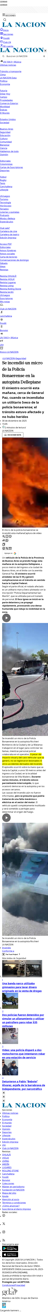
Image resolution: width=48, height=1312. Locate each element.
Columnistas (6, 164)
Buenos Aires (6, 128)
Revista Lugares (8, 282)
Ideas (2, 266)
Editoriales (5, 160)
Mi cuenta (8, 46)
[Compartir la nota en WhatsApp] (7, 540)
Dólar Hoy (5, 93)
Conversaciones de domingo (14, 260)
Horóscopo (5, 205)
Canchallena (6, 186)
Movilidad (5, 106)
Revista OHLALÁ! (8, 276)
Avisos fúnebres (8, 250)
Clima (3, 74)
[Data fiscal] (4, 1307)
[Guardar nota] (7, 536)
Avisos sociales (7, 253)
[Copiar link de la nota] (3, 544)
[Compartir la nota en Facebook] (3, 548)
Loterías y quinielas (9, 212)
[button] (24, 201)
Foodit (6, 38)
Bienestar (5, 144)
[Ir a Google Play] (10, 1250)
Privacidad (20, 1285)
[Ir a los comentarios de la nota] (10, 536)
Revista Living (7, 285)
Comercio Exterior (9, 103)
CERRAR (3, 2)
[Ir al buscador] (4, 19)
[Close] (3, 1093)
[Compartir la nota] (3, 540)
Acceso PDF (6, 244)
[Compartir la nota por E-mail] (10, 548)
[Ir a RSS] (3, 1241)
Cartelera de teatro (9, 234)
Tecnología (5, 202)
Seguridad (5, 132)
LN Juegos (5, 196)
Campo (3, 97)
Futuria (3, 90)
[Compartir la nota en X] (7, 548)
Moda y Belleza (7, 218)
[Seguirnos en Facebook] (3, 1216)
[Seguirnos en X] (3, 1224)
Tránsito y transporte (10, 71)
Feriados (4, 208)
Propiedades (6, 100)
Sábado (4, 263)
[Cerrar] (45, 51)
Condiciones (8, 1285)
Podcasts (4, 215)
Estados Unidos (8, 119)
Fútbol (3, 176)
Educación (5, 135)
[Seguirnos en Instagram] (3, 1232)
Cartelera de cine (8, 231)
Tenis (2, 183)
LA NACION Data (8, 77)
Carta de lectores (8, 256)
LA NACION (8, 358)
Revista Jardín (7, 292)
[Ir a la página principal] (24, 26)
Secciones (8, 34)
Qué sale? (5, 228)
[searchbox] (23, 56)
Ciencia (3, 148)
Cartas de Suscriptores (11, 167)
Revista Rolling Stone (10, 288)
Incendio (6, 947)
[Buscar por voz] (44, 56)
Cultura (3, 138)
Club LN (7, 42)
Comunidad (6, 141)
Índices (3, 109)
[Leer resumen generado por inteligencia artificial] (3, 536)
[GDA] (10, 1294)
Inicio (6, 30)
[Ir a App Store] (10, 1256)
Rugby (3, 180)
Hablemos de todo (9, 151)
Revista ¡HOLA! (7, 279)
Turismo (4, 199)
